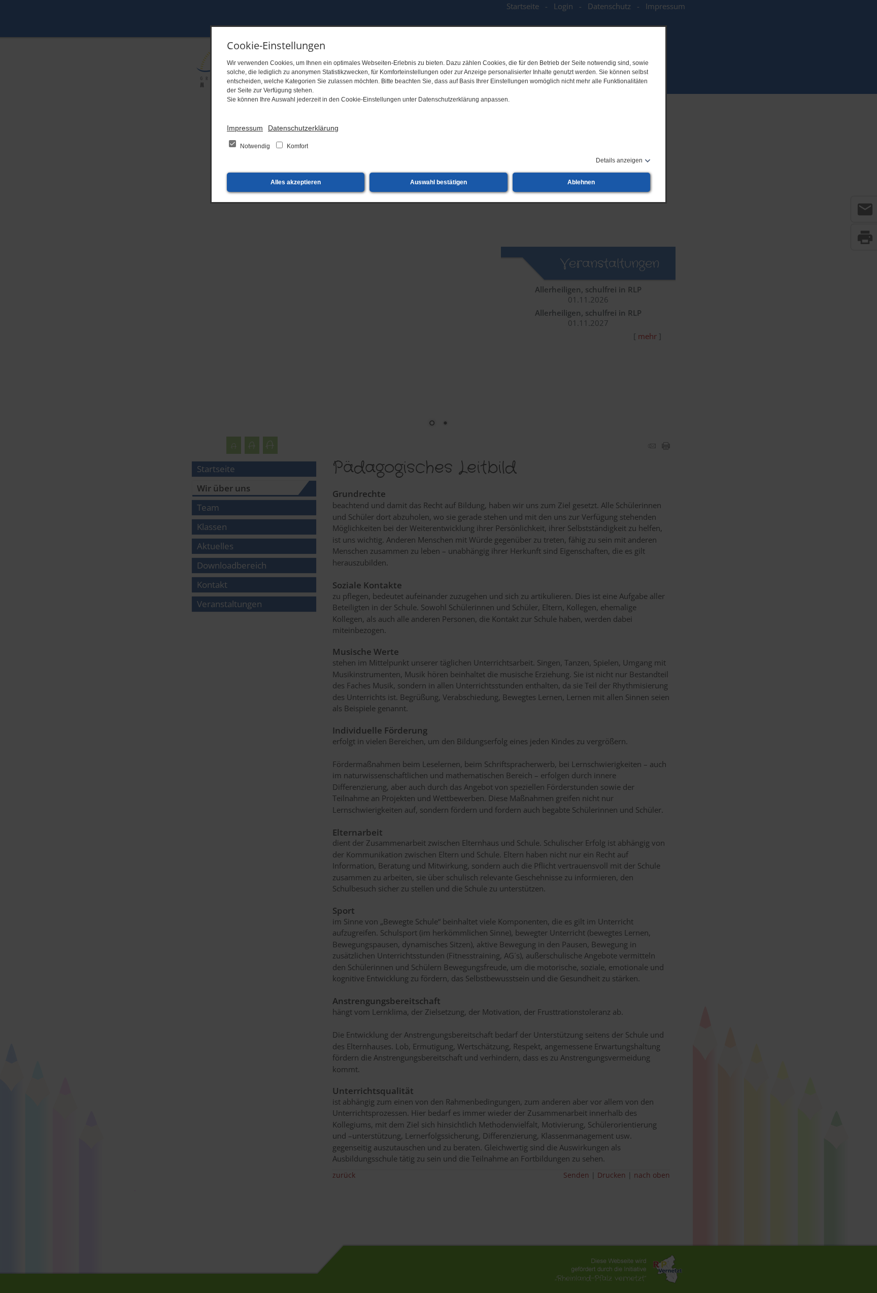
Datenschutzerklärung (303, 128)
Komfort (296, 146)
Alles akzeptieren (296, 182)
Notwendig (255, 146)
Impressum (245, 128)
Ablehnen (581, 182)
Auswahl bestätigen (438, 182)
